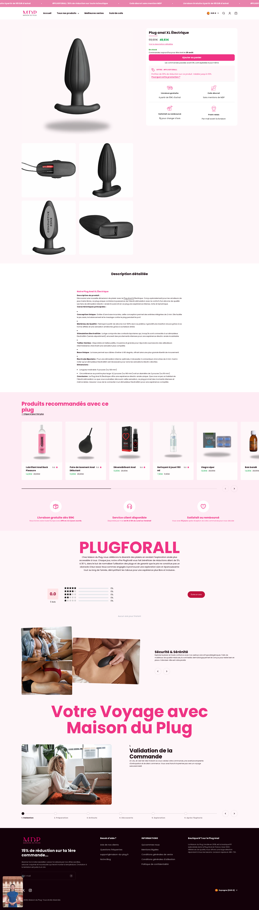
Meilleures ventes (94, 13)
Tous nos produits (66, 13)
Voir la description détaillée (161, 44)
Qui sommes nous (151, 844)
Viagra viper (207, 467)
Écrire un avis (196, 594)
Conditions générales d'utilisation (158, 859)
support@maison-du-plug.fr (114, 854)
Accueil (47, 13)
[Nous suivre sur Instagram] (30, 890)
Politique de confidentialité (155, 864)
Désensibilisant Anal (125, 467)
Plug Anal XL (129, 298)
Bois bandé (251, 467)
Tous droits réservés (51, 900)
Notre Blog (105, 859)
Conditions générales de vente (157, 854)
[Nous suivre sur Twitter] (23, 890)
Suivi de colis (116, 13)
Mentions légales (150, 849)
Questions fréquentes (111, 849)
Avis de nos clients (109, 844)
